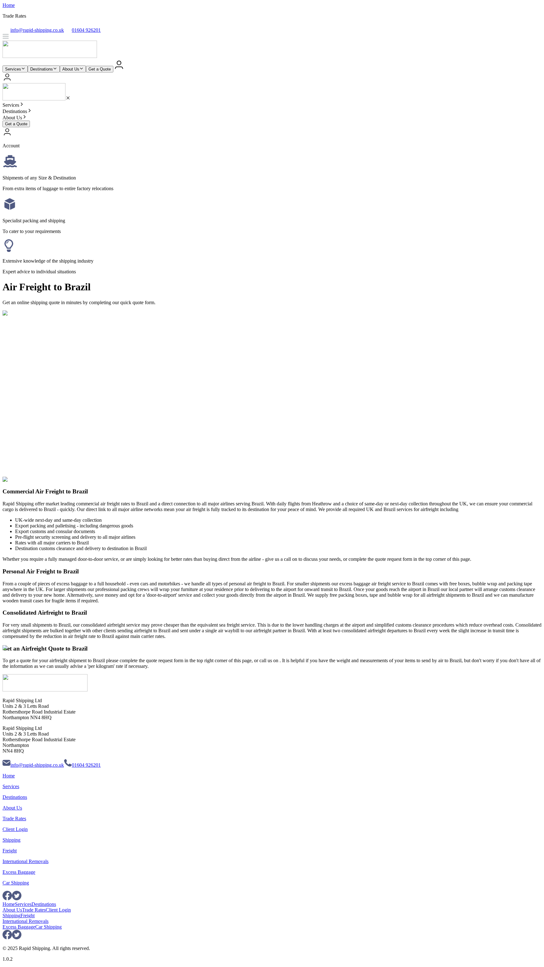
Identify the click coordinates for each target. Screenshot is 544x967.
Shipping (11, 840)
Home (9, 5)
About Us (70, 69)
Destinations (41, 69)
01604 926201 (86, 765)
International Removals (25, 861)
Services (13, 69)
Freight (10, 850)
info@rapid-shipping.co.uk (37, 765)
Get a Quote (99, 69)
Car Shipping (16, 882)
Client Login (15, 829)
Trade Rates (14, 818)
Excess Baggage (19, 872)
